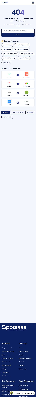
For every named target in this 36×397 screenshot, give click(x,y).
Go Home (5, 112)
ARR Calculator (23, 386)
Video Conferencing (9, 58)
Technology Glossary (8, 351)
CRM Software (7, 45)
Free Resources (6, 376)
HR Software (7, 49)
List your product (7, 348)
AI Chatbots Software (8, 395)
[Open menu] (33, 2)
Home (21, 348)
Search (18, 35)
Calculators (5, 372)
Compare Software (17, 112)
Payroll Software (24, 58)
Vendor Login (23, 369)
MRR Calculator (23, 389)
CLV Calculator (23, 396)
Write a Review (23, 351)
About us (21, 355)
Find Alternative (6, 362)
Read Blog (30, 112)
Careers (21, 365)
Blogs (3, 355)
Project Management (22, 45)
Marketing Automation (10, 54)
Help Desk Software (27, 54)
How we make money (25, 358)
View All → (6, 62)
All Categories (7, 117)
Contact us (22, 362)
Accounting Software (21, 49)
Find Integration (6, 365)
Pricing (4, 369)
